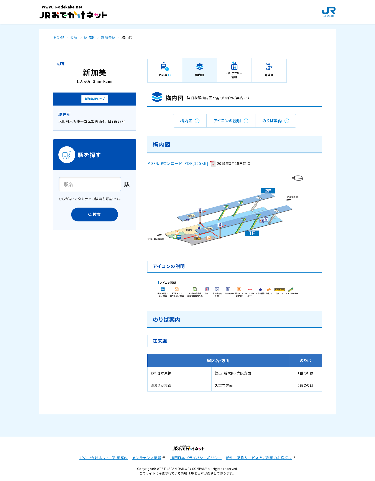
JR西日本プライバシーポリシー (196, 457)
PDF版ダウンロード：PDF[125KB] (178, 163)
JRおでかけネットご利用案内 (103, 457)
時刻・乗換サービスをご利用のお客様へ (259, 457)
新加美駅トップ (95, 99)
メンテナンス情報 (146, 457)
